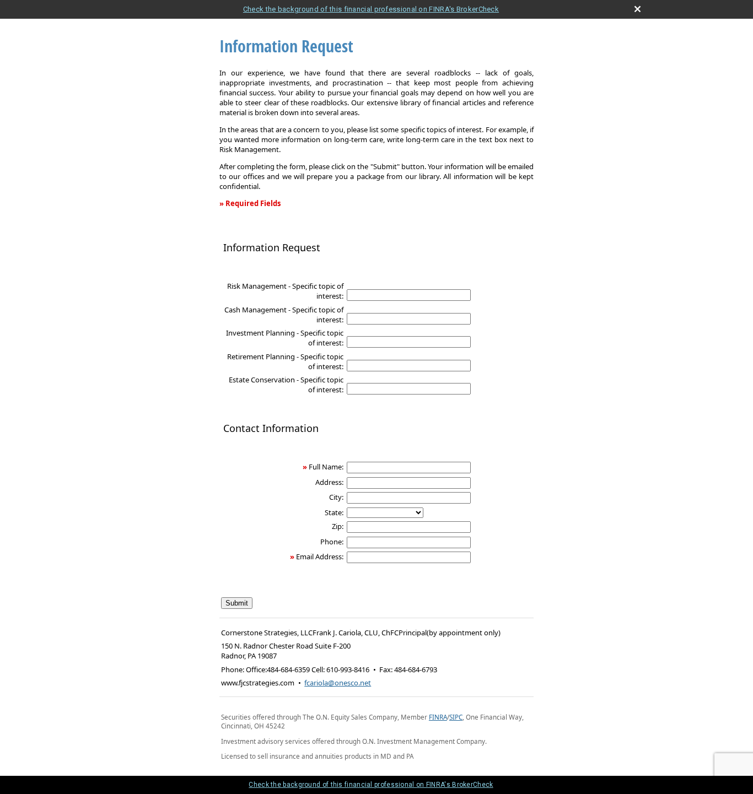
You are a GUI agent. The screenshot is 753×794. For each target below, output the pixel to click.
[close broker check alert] (637, 9)
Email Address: (319, 556)
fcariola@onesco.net (337, 683)
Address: (329, 482)
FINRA (438, 716)
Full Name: (326, 467)
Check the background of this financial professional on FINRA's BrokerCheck (371, 9)
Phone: (331, 542)
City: (336, 497)
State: (334, 512)
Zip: (337, 526)
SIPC (455, 716)
